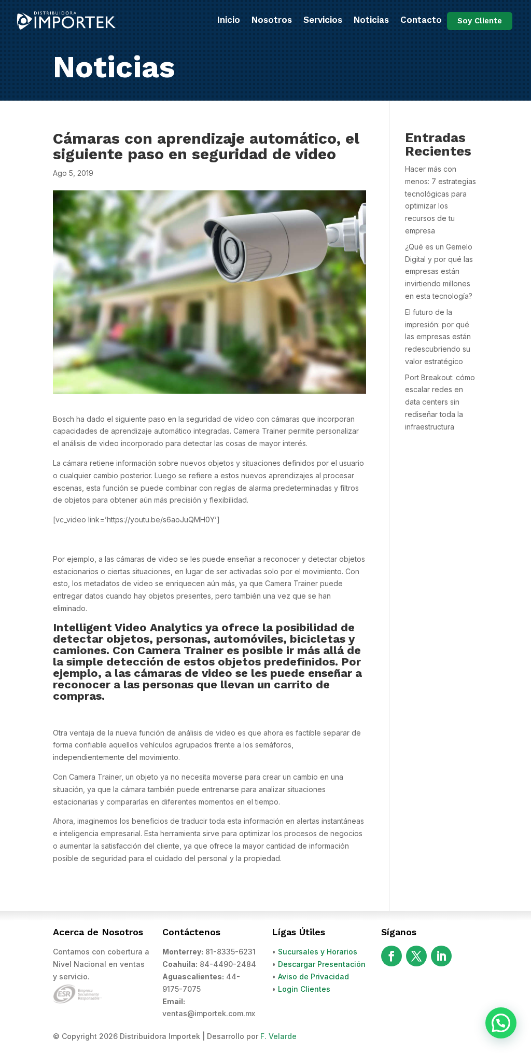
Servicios (322, 20)
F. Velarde (278, 1036)
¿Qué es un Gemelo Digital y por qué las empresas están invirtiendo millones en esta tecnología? (439, 271)
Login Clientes (304, 989)
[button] (500, 1022)
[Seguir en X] (416, 956)
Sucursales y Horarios (317, 951)
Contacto (421, 20)
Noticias (371, 20)
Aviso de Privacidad (313, 976)
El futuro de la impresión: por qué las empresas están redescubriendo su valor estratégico (438, 337)
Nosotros (271, 20)
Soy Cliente (479, 20)
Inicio (228, 20)
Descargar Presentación (322, 964)
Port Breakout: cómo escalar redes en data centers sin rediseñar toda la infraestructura (440, 402)
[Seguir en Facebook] (391, 956)
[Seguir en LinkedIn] (441, 956)
